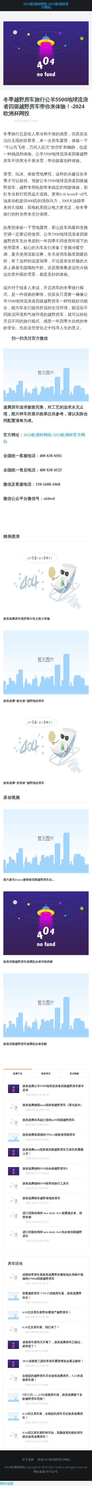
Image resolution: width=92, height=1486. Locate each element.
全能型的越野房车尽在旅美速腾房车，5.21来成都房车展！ (52, 1377)
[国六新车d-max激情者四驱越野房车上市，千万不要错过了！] (46, 52)
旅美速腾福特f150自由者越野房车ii (45, 1168)
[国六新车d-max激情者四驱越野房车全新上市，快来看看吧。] (46, 841)
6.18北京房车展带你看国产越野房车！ (46, 1312)
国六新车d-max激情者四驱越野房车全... (28, 879)
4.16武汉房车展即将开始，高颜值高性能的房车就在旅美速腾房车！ (52, 1434)
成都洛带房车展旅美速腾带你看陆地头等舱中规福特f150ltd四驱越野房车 (52, 1276)
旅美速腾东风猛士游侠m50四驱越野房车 (49, 1120)
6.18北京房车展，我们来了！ (41, 1327)
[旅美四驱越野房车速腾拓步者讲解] (46, 1005)
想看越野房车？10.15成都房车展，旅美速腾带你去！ (52, 1295)
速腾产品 (17, 1073)
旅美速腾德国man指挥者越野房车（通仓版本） (53, 1105)
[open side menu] (5, 5)
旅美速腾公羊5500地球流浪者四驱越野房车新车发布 (53, 1088)
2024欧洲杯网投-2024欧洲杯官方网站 (46, 5)
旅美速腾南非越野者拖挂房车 (41, 1198)
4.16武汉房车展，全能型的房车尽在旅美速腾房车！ (52, 1415)
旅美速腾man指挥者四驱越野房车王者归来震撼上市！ (53, 1151)
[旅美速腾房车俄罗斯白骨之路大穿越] (46, 580)
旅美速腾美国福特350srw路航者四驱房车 (49, 1134)
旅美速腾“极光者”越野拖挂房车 (23, 701)
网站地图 (6, 1483)
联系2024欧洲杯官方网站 (54, 1459)
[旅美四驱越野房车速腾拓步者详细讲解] (46, 923)
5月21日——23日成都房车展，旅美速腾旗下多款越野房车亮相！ (52, 1396)
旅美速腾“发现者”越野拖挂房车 (23, 783)
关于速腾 (28, 1459)
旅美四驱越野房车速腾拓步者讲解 (25, 1044)
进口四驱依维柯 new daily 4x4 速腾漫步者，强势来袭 (52, 1215)
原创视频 (74, 1073)
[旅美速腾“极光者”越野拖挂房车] (46, 662)
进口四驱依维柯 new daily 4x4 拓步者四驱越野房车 (52, 1234)
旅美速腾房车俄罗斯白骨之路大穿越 (26, 618)
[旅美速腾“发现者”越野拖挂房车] (46, 745)
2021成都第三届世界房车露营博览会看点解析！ (53, 1361)
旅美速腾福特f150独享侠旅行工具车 (46, 1183)
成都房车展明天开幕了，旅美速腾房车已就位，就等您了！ (52, 1344)
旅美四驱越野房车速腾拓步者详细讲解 (28, 961)
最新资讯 (46, 1073)
